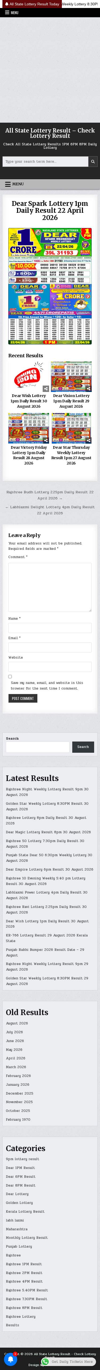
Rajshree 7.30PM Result (26, 1299)
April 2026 (15, 1058)
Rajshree (13, 1255)
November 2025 (19, 1102)
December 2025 (19, 1093)
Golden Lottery (19, 1202)
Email (14, 638)
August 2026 (17, 1023)
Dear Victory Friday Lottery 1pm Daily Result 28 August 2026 (29, 455)
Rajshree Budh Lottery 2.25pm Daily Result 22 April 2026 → (50, 495)
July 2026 (14, 1032)
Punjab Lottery (19, 1246)
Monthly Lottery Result (27, 1237)
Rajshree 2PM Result (24, 1273)
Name (14, 618)
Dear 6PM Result (20, 1176)
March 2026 (16, 1067)
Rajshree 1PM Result (24, 1264)
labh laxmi (15, 1220)
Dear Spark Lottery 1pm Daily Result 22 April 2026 (50, 210)
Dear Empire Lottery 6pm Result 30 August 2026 (49, 869)
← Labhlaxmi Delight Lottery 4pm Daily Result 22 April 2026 (50, 510)
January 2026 (17, 1084)
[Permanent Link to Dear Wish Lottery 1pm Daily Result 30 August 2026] (28, 377)
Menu (14, 12)
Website (15, 657)
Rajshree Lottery (20, 1316)
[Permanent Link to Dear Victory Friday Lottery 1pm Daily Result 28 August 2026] (28, 428)
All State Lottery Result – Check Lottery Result (50, 133)
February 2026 (18, 1076)
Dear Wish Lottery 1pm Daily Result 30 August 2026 (28, 400)
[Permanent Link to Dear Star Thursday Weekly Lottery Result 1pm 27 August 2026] (71, 428)
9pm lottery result (22, 1159)
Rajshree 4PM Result (24, 1281)
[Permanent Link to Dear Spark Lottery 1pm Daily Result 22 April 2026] (49, 286)
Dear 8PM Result (20, 1185)
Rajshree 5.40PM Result (27, 1290)
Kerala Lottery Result (25, 1211)
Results (12, 1325)
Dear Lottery (17, 1194)
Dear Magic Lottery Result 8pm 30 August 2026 (48, 832)
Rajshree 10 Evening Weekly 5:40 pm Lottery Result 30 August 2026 (45, 881)
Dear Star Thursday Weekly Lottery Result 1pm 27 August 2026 (71, 455)
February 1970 (18, 1119)
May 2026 (14, 1049)
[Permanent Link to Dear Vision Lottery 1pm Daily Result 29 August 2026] (71, 377)
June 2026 (15, 1041)
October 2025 (18, 1110)
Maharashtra (16, 1229)
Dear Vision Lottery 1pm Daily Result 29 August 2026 (71, 400)
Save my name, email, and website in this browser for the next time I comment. (47, 685)
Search (12, 738)
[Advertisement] (50, 70)
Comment (17, 557)
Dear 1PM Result (20, 1168)
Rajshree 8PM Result (24, 1308)
